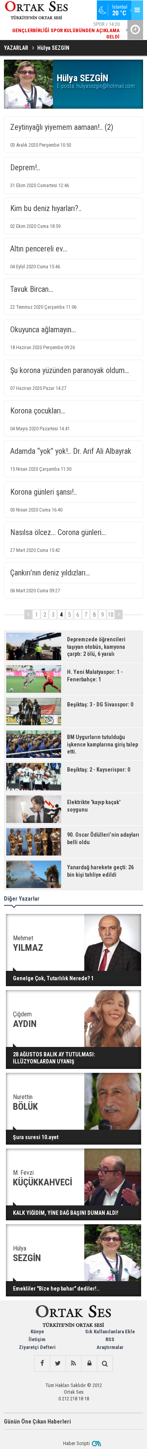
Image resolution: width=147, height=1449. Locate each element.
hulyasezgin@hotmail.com (105, 86)
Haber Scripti (76, 1443)
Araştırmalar (109, 1347)
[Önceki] (28, 614)
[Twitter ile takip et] (57, 1363)
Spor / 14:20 (66, 30)
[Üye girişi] (89, 1363)
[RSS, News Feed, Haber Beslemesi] (73, 1363)
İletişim (37, 1339)
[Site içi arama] (105, 1363)
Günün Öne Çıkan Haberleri (37, 1421)
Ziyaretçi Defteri (37, 1347)
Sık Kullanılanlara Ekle (110, 1331)
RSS (109, 1339)
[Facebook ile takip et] (42, 1363)
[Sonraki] (119, 614)
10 (110, 615)
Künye (37, 1331)
